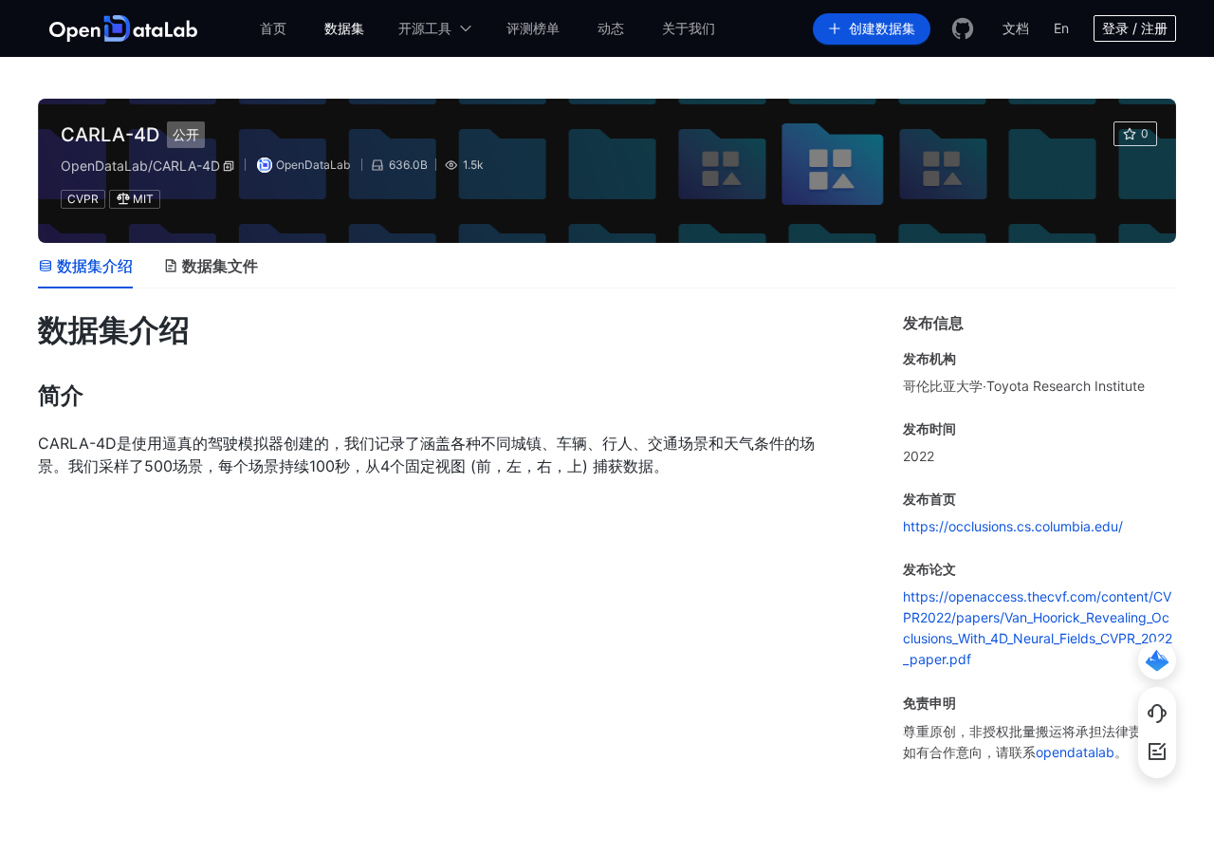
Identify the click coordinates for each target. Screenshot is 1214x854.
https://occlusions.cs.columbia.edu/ (1013, 526)
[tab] (85, 265)
